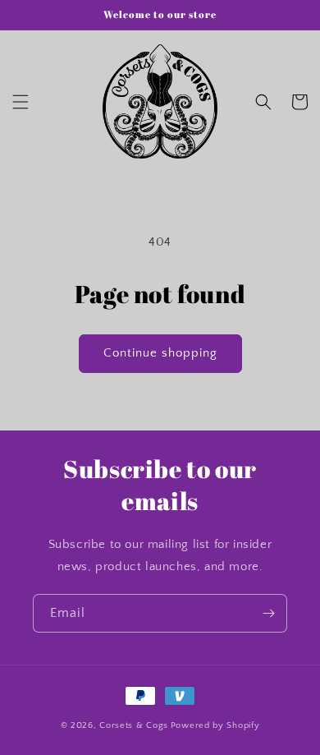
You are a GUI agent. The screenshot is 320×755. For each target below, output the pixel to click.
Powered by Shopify (215, 725)
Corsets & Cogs (133, 725)
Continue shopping (160, 353)
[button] (20, 102)
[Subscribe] (268, 613)
